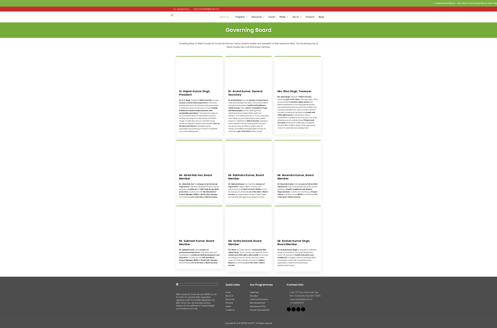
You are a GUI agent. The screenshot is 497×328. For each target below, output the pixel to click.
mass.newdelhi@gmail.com (206, 9)
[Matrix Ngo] (190, 17)
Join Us (295, 17)
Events (272, 17)
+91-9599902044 (181, 9)
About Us (224, 17)
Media (282, 17)
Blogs (321, 17)
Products (310, 17)
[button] (230, 17)
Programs (240, 17)
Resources (256, 17)
